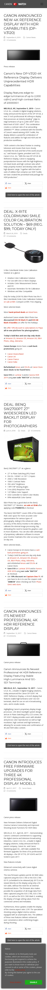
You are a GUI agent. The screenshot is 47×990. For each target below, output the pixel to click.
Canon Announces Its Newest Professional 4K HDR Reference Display (22, 620)
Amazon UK (32, 338)
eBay (12, 341)
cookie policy (20, 970)
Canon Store (37, 367)
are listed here (23, 312)
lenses (17, 367)
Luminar (18, 375)
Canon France (13, 359)
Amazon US (10, 338)
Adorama (18, 341)
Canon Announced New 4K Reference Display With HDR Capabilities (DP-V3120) (23, 24)
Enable (33, 982)
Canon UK (12, 356)
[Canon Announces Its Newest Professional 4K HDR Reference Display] (23, 647)
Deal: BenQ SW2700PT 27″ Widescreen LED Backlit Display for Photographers (20, 415)
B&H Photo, (16, 560)
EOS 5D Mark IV (21, 320)
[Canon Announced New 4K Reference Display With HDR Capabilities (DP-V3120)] (23, 52)
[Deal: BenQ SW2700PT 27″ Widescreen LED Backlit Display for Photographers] (23, 448)
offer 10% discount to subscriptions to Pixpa (25, 328)
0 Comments (11, 40)
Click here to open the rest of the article (23, 195)
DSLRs (27, 367)
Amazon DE (21, 338)
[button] (41, 4)
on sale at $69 (9, 302)
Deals (25, 233)
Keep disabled (15, 982)
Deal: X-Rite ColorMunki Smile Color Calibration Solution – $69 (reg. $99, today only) (23, 220)
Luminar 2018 (24, 568)
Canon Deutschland (15, 354)
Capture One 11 (33, 576)
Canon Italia (12, 362)
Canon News (31, 37)
